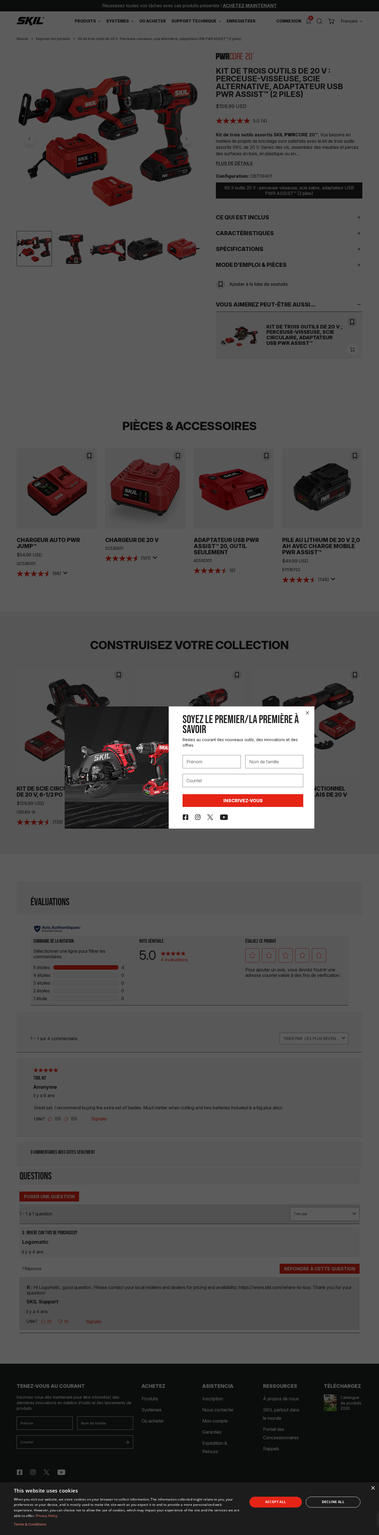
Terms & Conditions (30, 1524)
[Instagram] (198, 817)
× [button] (373, 1488)
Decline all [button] (333, 1501)
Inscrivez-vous (243, 800)
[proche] (307, 713)
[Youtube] (224, 817)
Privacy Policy (47, 1515)
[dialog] (189, 1508)
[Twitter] (210, 817)
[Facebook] (185, 817)
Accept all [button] (275, 1501)
